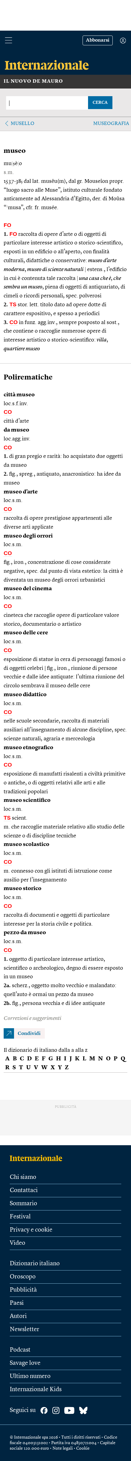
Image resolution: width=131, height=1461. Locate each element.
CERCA (100, 102)
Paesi (17, 1303)
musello (22, 123)
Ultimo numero (30, 1376)
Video (17, 1243)
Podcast (20, 1350)
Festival (20, 1217)
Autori (18, 1316)
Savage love (25, 1363)
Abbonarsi (97, 40)
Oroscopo (23, 1277)
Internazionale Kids (36, 1390)
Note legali (62, 1448)
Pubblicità (23, 1290)
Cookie (83, 1448)
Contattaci (24, 1190)
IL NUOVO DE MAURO (33, 81)
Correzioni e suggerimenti (32, 1018)
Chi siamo (23, 1177)
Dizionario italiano (35, 1264)
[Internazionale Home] (38, 1158)
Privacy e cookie (31, 1230)
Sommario (23, 1204)
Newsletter (24, 1330)
